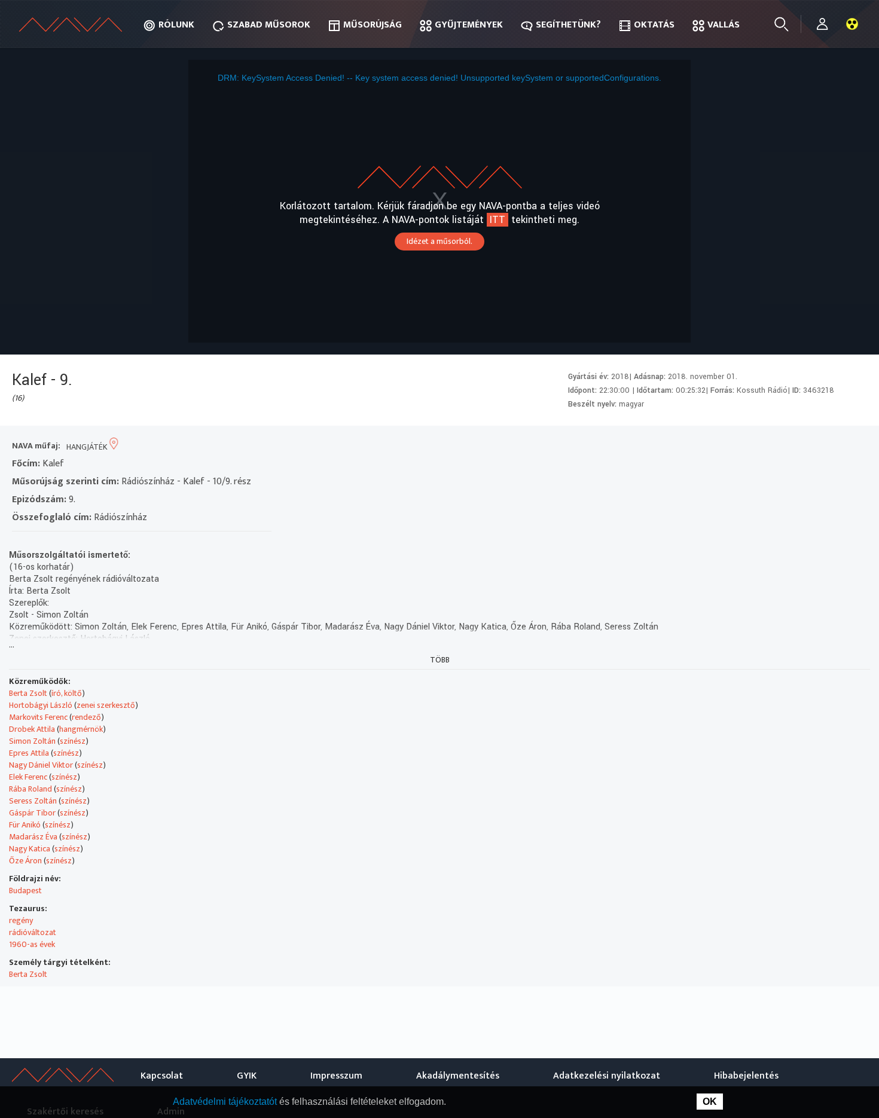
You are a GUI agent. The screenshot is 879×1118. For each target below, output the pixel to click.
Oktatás (654, 25)
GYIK (247, 1076)
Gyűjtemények (469, 25)
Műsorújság (372, 25)
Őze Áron (25, 860)
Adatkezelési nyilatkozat (606, 1076)
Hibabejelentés (746, 1076)
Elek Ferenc (28, 777)
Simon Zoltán (32, 741)
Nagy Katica (29, 849)
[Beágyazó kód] (811, 447)
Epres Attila (29, 753)
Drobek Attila (32, 729)
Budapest (25, 890)
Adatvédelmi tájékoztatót (226, 1101)
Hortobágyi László (40, 705)
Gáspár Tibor (32, 813)
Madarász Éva (33, 837)
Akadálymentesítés (457, 1076)
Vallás (723, 25)
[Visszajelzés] (855, 447)
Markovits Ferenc (38, 717)
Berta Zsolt (28, 693)
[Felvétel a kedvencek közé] (747, 447)
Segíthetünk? (568, 25)
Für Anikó (25, 825)
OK (710, 1101)
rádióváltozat (32, 932)
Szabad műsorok (268, 25)
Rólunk (176, 25)
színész (73, 741)
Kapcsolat (162, 1076)
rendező (86, 717)
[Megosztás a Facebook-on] (833, 447)
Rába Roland (30, 789)
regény (21, 920)
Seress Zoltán (33, 801)
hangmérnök (81, 729)
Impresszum (336, 1076)
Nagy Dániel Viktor (41, 765)
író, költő (66, 693)
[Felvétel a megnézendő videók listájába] (768, 447)
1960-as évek (32, 944)
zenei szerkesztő (106, 705)
